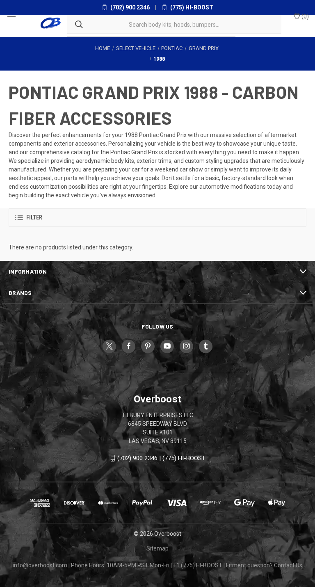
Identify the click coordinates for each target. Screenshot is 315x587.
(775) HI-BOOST (191, 7)
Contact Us (288, 565)
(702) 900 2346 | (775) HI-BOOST (161, 458)
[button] (157, 217)
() (304, 16)
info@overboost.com (40, 565)
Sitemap (157, 548)
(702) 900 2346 (129, 7)
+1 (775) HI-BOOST (197, 565)
